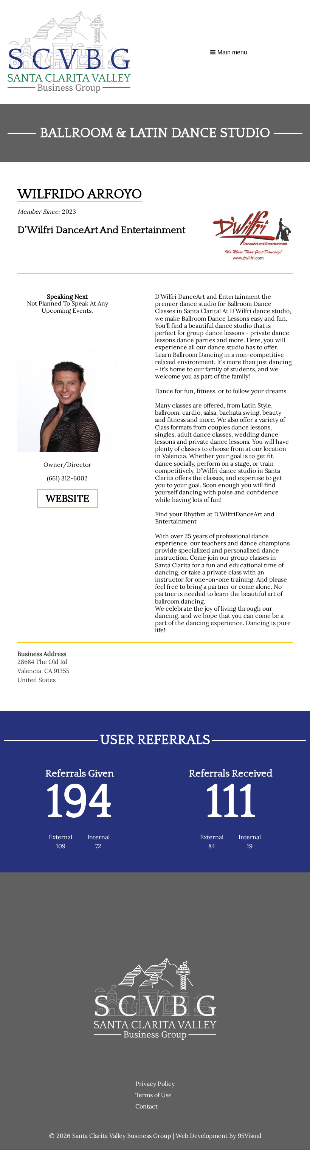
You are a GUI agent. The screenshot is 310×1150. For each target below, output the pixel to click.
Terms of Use (153, 1095)
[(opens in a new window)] (251, 234)
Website (67, 498)
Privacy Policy (155, 1083)
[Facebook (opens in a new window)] (56, 520)
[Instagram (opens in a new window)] (78, 520)
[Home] (72, 52)
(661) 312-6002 (67, 478)
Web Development (202, 1135)
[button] (229, 52)
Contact (146, 1106)
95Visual (249, 1135)
